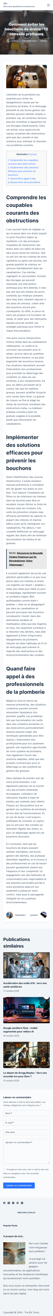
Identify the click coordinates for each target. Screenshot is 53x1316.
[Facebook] (4, 1203)
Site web (10, 1132)
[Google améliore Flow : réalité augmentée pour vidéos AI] (26, 1010)
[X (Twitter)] (9, 1203)
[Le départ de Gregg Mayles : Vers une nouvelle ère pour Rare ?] (26, 1055)
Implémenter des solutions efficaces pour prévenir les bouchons (23, 171)
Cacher (32, 154)
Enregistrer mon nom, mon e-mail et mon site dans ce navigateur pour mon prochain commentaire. (26, 1173)
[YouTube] (22, 1203)
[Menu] (48, 5)
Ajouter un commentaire (18, 1142)
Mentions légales (26, 1212)
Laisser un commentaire (19, 1185)
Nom (8, 1113)
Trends (43, 41)
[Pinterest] (17, 1203)
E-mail (9, 1122)
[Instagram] (13, 1203)
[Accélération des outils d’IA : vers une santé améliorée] (26, 965)
